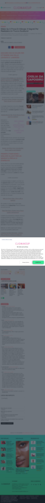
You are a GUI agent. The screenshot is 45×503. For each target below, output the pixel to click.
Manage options (25, 262)
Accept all (38, 262)
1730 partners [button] (8, 249)
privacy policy (38, 258)
